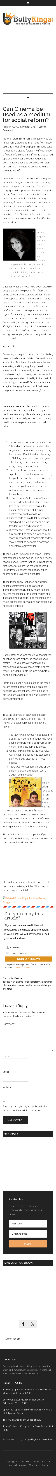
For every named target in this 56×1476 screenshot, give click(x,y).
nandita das (30, 985)
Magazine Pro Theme (36, 1461)
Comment (9, 1023)
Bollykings (28, 19)
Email (6, 1071)
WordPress (34, 1465)
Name (7, 1056)
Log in (45, 1465)
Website (7, 1087)
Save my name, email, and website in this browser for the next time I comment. (25, 1108)
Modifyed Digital (30, 1439)
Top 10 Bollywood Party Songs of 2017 (22, 1420)
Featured (18, 978)
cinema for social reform (28, 982)
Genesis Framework (18, 1465)
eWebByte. (48, 1439)
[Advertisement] (28, 59)
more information (23, 967)
